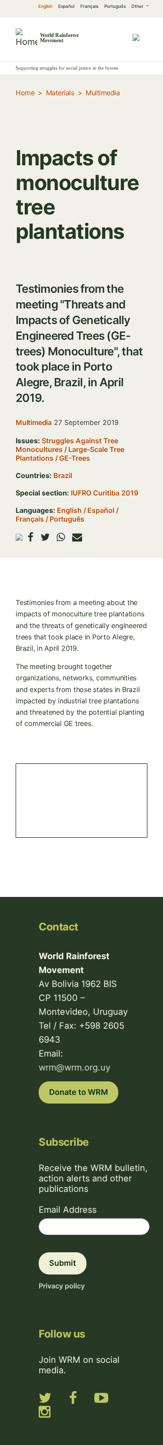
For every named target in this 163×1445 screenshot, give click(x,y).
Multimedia (103, 92)
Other (138, 6)
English (45, 6)
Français (89, 6)
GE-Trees (74, 458)
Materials (60, 92)
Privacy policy (62, 1285)
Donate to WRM (78, 1092)
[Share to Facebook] (30, 537)
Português (115, 6)
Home (25, 92)
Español (66, 6)
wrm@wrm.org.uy (74, 1067)
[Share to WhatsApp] (61, 537)
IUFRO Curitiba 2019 (104, 492)
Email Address (67, 1209)
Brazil (62, 475)
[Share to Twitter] (45, 537)
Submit (62, 1263)
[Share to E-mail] (77, 537)
